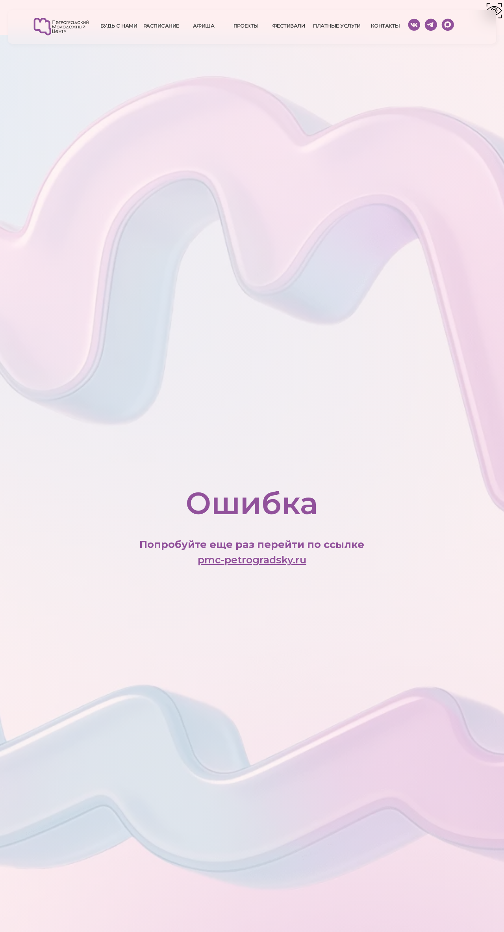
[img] (61, 26)
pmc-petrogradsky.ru (252, 560)
